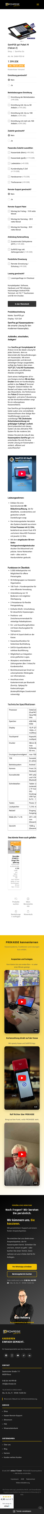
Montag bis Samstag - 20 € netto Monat (22, 220)
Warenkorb (28, 914)
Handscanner (20, 177)
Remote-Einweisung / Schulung (19, 265)
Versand (21, 69)
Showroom (8, 1420)
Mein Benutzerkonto (28, 904)
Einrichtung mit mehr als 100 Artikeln (22, 122)
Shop (10, 51)
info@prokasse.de (9, 1384)
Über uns (7, 1445)
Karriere (7, 1453)
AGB (22, 1479)
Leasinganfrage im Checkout (22, 278)
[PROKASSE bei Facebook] (6, 1355)
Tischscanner (20, 182)
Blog (5, 1449)
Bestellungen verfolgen (16, 915)
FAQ (5, 1424)
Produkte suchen (15, 903)
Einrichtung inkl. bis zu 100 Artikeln (21, 114)
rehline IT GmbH (16, 1471)
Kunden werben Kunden (13, 1457)
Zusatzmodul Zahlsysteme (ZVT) (21, 242)
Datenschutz (30, 1479)
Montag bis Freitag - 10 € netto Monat (23, 212)
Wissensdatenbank (11, 1428)
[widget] (7, 1501)
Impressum (15, 1479)
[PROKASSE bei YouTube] (18, 1355)
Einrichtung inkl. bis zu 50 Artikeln (21, 106)
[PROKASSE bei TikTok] (23, 1355)
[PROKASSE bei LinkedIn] (29, 1355)
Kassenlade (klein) (22, 152)
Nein (12, 80)
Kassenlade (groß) (23, 158)
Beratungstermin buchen (22, 1274)
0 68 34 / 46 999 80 (9, 1381)
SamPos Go (19, 51)
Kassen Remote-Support (13, 1416)
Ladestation (20, 163)
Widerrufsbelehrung (23, 1483)
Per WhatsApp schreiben (22, 1266)
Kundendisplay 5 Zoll (19, 170)
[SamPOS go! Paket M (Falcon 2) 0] (22, 31)
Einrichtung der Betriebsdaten (23, 98)
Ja (12, 85)
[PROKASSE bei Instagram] (12, 1355)
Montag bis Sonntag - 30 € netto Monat (21, 228)
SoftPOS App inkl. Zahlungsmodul (21, 250)
